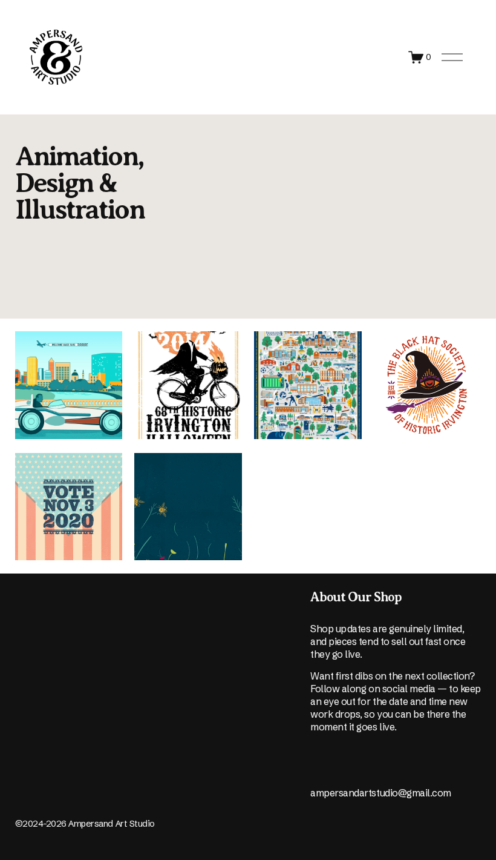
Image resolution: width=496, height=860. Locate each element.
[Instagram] (316, 768)
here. (25, 805)
